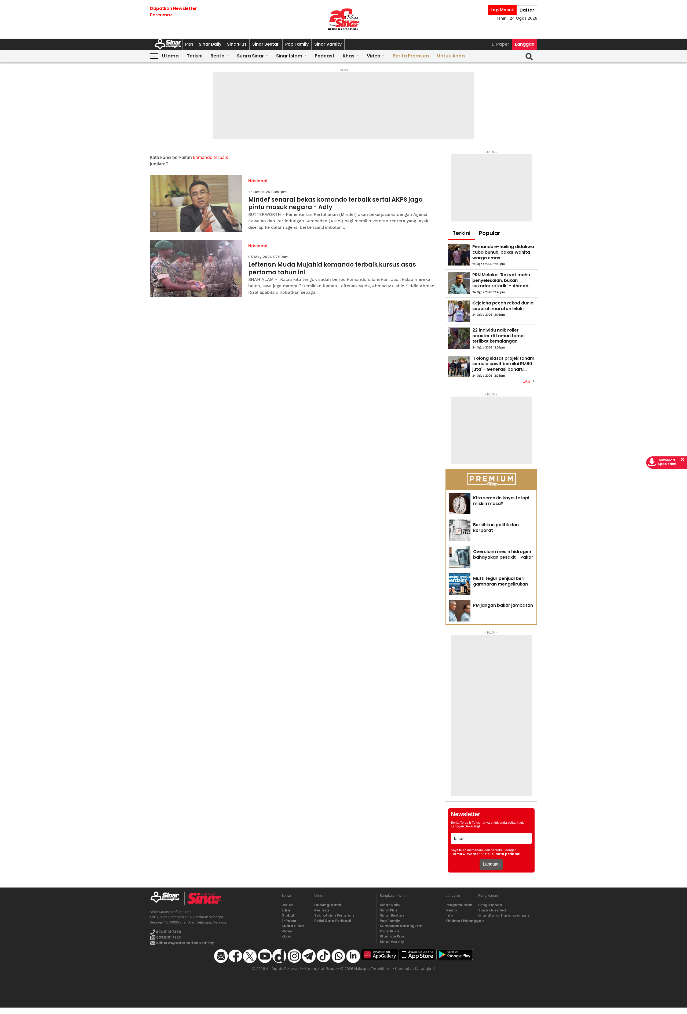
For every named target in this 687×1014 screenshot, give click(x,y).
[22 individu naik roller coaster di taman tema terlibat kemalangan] (459, 338)
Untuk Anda (451, 56)
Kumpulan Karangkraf (401, 925)
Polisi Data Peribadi (332, 920)
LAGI (527, 381)
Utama (170, 56)
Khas (349, 56)
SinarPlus (237, 44)
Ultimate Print (393, 936)
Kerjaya (321, 910)
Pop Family (297, 44)
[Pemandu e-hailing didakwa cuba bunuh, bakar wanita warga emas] (459, 255)
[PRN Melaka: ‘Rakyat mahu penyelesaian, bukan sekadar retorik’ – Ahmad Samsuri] (459, 283)
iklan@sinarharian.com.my (504, 915)
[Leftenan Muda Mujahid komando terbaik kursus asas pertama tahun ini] (196, 268)
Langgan (524, 44)
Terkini (194, 56)
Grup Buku (389, 931)
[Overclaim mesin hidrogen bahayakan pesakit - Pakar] (459, 557)
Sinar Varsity (328, 44)
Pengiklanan (490, 904)
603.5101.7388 (168, 931)
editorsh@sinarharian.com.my (184, 942)
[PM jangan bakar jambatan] (459, 611)
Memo (451, 910)
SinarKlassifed (492, 910)
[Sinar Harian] (343, 19)
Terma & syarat (464, 854)
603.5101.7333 (168, 937)
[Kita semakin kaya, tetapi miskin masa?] (459, 503)
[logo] (167, 898)
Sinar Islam (289, 56)
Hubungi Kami (327, 904)
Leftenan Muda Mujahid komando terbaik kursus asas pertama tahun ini (332, 268)
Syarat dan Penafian (334, 915)
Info (449, 915)
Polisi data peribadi (502, 854)
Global (288, 915)
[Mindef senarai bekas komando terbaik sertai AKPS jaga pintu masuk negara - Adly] (196, 203)
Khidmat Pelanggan (458, 920)
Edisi (286, 910)
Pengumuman (458, 904)
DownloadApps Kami (666, 462)
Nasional (257, 181)
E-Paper (500, 44)
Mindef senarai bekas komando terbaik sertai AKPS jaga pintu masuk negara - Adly (335, 203)
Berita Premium (411, 56)
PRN (189, 44)
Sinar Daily (210, 44)
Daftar (527, 10)
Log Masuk (502, 10)
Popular (489, 233)
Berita (217, 56)
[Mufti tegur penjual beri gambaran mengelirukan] (459, 584)
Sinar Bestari (266, 44)
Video (373, 56)
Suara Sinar (250, 56)
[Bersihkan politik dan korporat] (459, 530)
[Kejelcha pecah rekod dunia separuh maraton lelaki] (459, 311)
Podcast (325, 56)
